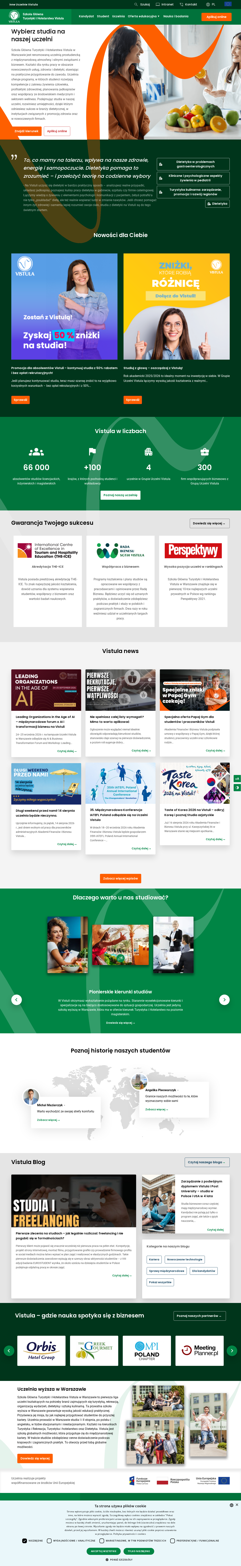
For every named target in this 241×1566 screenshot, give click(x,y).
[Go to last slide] (16, 1000)
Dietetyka (219, 203)
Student (103, 16)
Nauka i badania (175, 16)
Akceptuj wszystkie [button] (103, 1551)
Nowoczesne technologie (184, 1259)
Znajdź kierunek (26, 131)
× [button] (236, 1504)
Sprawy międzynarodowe (166, 1271)
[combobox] (231, 1505)
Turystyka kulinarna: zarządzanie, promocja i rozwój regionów (195, 192)
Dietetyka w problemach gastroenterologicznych (195, 164)
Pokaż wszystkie (160, 1282)
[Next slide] (224, 1000)
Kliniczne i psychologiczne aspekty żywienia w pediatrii (195, 178)
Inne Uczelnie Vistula (23, 4)
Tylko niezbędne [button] (139, 1551)
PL (213, 4)
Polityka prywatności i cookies (129, 1533)
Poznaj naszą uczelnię (120, 495)
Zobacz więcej (47, 1120)
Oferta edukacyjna (142, 16)
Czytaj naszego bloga (205, 1162)
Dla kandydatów (203, 1271)
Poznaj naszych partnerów (198, 1316)
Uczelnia (118, 16)
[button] (120, 1559)
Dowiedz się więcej (208, 523)
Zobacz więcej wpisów (120, 878)
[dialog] (120, 1533)
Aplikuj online (217, 17)
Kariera (154, 1259)
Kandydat (86, 16)
